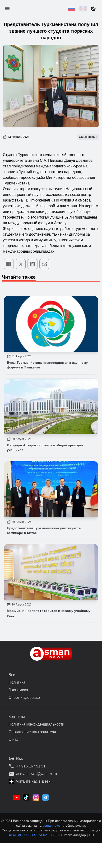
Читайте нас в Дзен (33, 781)
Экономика (18, 690)
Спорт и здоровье (24, 697)
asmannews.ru (53, 825)
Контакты (17, 717)
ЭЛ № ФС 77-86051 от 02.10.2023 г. (36, 835)
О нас (14, 739)
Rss (19, 759)
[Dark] (93, 8)
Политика (17, 682)
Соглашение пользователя (32, 732)
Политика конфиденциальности (36, 724)
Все (12, 675)
